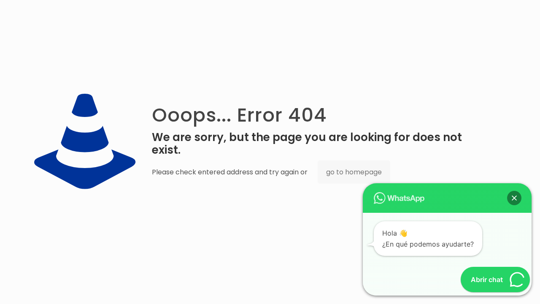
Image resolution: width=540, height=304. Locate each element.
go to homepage (354, 172)
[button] (514, 198)
